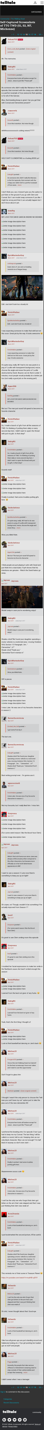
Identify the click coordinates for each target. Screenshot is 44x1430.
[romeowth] (4, 112)
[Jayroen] (6, 580)
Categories (36, 12)
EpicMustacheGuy (16, 255)
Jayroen (15, 581)
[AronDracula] (4, 1214)
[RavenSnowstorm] (4, 719)
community (37, 1412)
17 (32, 34)
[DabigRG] (4, 67)
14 (24, 34)
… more (18, 185)
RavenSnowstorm (16, 718)
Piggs (10, 1362)
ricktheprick (12, 263)
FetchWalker (12, 75)
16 (29, 34)
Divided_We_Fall (13, 726)
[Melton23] (4, 1052)
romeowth (12, 111)
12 (18, 34)
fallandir (12, 1285)
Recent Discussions (11, 1403)
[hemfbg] (4, 211)
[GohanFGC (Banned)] (4, 41)
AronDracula (13, 1214)
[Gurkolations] (4, 509)
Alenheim (11, 1091)
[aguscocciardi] (4, 785)
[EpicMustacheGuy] (4, 256)
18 (35, 34)
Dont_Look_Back (13, 49)
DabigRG (11, 67)
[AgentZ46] (4, 388)
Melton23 (12, 1051)
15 (26, 34)
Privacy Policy (12, 1426)
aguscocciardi (14, 783)
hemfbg (11, 211)
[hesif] (4, 917)
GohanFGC (12, 39)
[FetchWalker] (4, 167)
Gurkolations (14, 508)
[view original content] (28, 1091)
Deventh (10, 120)
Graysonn (12, 813)
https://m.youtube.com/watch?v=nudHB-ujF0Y (20, 1278)
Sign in (3, 1392)
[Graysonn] (4, 814)
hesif (10, 915)
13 (21, 34)
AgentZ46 (12, 386)
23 (40, 34)
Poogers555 (12, 1059)
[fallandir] (4, 1286)
